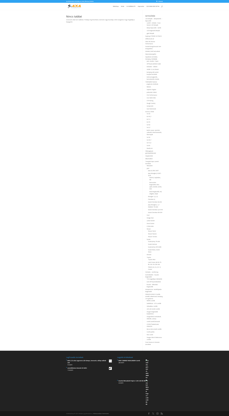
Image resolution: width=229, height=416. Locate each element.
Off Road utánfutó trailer (154, 64)
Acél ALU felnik (149, 111)
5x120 (148, 114)
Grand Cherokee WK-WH (155, 212)
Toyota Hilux (151, 259)
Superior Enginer (151, 89)
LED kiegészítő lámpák (153, 30)
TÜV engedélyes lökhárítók (154, 279)
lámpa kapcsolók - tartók (154, 28)
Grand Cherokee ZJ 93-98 (155, 210)
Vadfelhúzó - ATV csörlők (154, 303)
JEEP (148, 168)
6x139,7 (149, 116)
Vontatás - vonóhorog (151, 272)
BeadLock (150, 148)
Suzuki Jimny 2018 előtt (154, 247)
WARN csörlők (151, 300)
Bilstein (149, 87)
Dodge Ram (150, 218)
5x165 (148, 145)
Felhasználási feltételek (101, 413)
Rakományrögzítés (150, 54)
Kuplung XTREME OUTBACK (153, 36)
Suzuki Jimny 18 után (154, 241)
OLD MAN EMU (151, 98)
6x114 (148, 119)
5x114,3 (149, 143)
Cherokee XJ (151, 199)
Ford (148, 215)
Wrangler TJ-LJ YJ (153, 196)
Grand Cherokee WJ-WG (155, 202)
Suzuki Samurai (152, 244)
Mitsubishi (150, 165)
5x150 (148, 125)
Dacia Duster (150, 223)
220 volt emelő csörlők (153, 309)
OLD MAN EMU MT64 (152, 6)
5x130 (148, 137)
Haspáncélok (149, 156)
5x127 (148, 127)
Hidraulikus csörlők (152, 306)
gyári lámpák (150, 33)
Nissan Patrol (152, 231)
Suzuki (148, 239)
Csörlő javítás (150, 332)
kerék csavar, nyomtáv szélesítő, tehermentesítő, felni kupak (154, 132)
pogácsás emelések (152, 84)
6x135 (148, 122)
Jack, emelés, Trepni (152, 61)
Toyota (149, 257)
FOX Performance (152, 95)
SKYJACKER (150, 106)
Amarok (149, 254)
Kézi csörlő (150, 334)
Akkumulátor (149, 159)
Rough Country (151, 103)
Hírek (122, 6)
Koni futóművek (151, 109)
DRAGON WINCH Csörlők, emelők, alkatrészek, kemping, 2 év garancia (154, 296)
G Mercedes (150, 226)
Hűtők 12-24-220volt (153, 69)
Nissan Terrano (152, 236)
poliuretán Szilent (152, 92)
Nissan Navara (152, 234)
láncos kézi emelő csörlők (154, 329)
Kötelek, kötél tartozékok (152, 51)
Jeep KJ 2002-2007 (153, 170)
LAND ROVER (151, 221)
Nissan (149, 229)
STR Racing (150, 100)
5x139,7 (149, 140)
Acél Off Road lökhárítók (154, 282)
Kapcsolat (141, 6)
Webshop (116, 6)
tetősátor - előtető (152, 66)
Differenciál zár (149, 39)
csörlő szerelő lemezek (153, 321)
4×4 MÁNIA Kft (131, 6)
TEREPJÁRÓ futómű (151, 82)
